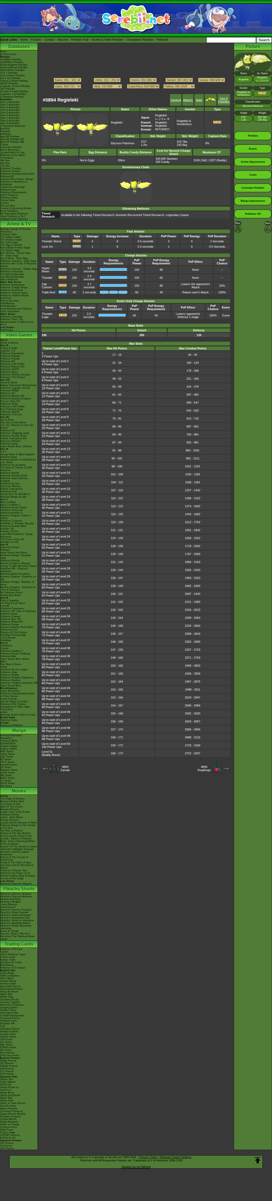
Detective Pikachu (10, 441)
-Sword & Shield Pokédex (14, 80)
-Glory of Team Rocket (13, 1103)
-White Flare (7, 997)
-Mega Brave (7, 1092)
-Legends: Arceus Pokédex (15, 86)
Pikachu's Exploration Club (15, 917)
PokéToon (5, 298)
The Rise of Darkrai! (11, 830)
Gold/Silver (6, 645)
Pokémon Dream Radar (13, 507)
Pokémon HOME (9, 390)
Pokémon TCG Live (11, 414)
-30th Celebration (9, 975)
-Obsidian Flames (10, 1028)
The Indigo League (10, 237)
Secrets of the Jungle (12, 878)
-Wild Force (6, 1129)
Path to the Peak (9, 300)
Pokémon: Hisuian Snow (13, 292)
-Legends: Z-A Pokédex (13, 94)
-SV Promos (7, 1063)
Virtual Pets (6, 709)
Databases (19, 46)
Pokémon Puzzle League (14, 669)
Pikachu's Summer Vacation (15, 894)
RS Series (5, 759)
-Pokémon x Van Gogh (12, 187)
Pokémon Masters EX (12, 366)
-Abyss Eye (6, 1079)
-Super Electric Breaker (13, 1114)
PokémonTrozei (9, 629)
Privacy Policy (148, 1157)
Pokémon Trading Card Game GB (18, 683)
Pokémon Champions (12, 353)
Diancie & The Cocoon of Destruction (14, 858)
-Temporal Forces (10, 1018)
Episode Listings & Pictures (15, 229)
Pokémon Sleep (9, 372)
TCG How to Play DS (12, 539)
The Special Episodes (12, 274)
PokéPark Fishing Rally (13, 635)
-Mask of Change (9, 1124)
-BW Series (6, 1044)
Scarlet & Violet (8, 348)
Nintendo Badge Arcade (13, 497)
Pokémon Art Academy (13, 465)
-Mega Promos (8, 1060)
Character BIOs (9, 740)
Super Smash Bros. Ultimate (16, 446)
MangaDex (6, 738)
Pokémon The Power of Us (15, 873)
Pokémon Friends (10, 358)
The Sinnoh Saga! (10, 250)
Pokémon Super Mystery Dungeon (14, 479)
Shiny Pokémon (9, 279)
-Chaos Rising (8, 981)
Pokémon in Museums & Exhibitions (13, 183)
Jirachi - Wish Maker (11, 817)
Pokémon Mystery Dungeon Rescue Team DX (15, 400)
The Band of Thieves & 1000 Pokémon (16, 469)
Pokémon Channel (10, 616)
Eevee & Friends (9, 931)
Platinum (5, 550)
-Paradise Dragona (10, 1116)
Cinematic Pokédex (11, 147)
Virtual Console (8, 698)
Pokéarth (162, 39)
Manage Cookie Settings (176, 1157)
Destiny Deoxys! (9, 820)
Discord (63, 39)
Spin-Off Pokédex (10, 136)
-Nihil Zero (6, 1084)
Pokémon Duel (8, 491)
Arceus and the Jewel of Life (16, 836)
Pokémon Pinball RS (11, 621)
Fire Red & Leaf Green (12, 603)
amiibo (3, 712)
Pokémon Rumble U (11, 512)
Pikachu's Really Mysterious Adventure (16, 927)
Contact (49, 39)
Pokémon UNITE (9, 369)
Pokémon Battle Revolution (15, 574)
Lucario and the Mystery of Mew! (18, 822)
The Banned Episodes (12, 277)
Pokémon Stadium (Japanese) (16, 677)
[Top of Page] (257, 1160)
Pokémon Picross (10, 483)
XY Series (5, 780)
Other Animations (9, 311)
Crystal (4, 648)
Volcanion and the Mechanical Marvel (16, 866)
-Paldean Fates (8, 1021)
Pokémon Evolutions (11, 290)
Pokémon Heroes (9, 814)
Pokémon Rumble (10, 560)
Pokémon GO (7, 361)
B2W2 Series (7, 778)
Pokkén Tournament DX (13, 438)
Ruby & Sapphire (9, 600)
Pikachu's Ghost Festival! (14, 912)
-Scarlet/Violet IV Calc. (13, 152)
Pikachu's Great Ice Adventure (17, 920)
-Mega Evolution (9, 991)
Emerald (4, 605)
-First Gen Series (9, 1055)
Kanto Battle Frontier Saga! (15, 247)
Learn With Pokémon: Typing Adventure (16, 535)
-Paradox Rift (7, 1023)
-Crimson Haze (8, 1127)
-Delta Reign (7, 973)
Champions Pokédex (139, 39)
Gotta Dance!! (8, 907)
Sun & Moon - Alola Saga (14, 258)
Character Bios (8, 234)
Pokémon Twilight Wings (14, 287)
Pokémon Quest (9, 443)
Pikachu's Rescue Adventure (16, 896)
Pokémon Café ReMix (12, 364)
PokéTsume (6, 330)
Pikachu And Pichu (10, 899)
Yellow (3, 667)
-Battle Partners (9, 1108)
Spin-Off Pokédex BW (12, 142)
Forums (36, 39)
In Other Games (9, 696)
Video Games (19, 335)
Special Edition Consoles (14, 701)
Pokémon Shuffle (9, 473)
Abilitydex (5, 134)
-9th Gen (5, 160)
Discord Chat (7, 205)
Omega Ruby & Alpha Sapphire (17, 454)
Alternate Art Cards (11, 962)
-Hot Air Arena (8, 1106)
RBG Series (6, 751)
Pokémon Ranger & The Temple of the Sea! (18, 826)
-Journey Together (10, 1002)
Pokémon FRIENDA (11, 725)
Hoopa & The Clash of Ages (15, 862)
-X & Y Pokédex (9, 72)
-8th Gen (5, 163)
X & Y (3, 451)
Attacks (188, 100)
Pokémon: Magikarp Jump (14, 433)
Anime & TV (19, 224)
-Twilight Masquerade (12, 1015)
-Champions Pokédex (12, 96)
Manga (19, 730)
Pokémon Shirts (9, 197)
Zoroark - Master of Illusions (16, 838)
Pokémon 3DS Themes (13, 704)
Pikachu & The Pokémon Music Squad (17, 937)
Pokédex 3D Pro (9, 531)
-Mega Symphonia (10, 1095)
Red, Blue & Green (10, 664)
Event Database (9, 211)
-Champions (7, 158)
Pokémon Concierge (11, 316)
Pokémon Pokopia (10, 356)
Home (24, 39)
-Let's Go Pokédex (10, 78)
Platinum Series (9, 770)
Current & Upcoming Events (15, 208)
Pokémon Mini (8, 656)
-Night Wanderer (9, 1121)
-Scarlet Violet (8, 1034)
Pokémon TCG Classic (13, 967)
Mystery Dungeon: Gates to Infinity (15, 516)
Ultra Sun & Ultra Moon (13, 422)
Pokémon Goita (8, 720)
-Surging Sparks (9, 1007)
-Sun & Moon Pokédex (12, 75)
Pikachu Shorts (19, 888)
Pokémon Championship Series (17, 173)
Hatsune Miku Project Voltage (16, 179)
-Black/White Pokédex (12, 70)
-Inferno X (5, 1090)
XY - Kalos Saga (9, 255)
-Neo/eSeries (7, 1052)
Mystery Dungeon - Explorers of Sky (18, 578)
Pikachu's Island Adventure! (15, 915)
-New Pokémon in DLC (13, 216)
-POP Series (7, 1074)
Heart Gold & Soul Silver (13, 552)
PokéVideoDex (8, 306)
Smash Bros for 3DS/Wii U (15, 494)
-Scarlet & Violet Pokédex (14, 91)
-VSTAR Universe (10, 1135)
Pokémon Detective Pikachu (16, 883)
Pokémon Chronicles (11, 271)
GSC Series (6, 756)
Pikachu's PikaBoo (10, 901)
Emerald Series (8, 764)
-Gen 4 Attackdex (10, 110)
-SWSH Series (8, 1036)
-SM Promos (7, 1068)
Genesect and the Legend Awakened (14, 853)
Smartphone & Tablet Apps (15, 706)
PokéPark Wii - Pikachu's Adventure (14, 570)
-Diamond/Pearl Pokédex (14, 67)
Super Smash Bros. (11, 685)
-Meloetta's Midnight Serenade (17, 849)
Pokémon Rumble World (13, 475)
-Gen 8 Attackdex (10, 120)
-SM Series (6, 1039)
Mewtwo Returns (9, 809)
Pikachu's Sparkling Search (15, 923)
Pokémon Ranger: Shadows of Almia (17, 583)
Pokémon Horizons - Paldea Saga (18, 269)
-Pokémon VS (7, 1137)
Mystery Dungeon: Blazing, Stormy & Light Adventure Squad (18, 564)
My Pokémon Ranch (11, 592)
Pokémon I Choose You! (13, 870)
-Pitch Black (7, 978)
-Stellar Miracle (8, 1119)
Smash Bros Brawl (10, 595)
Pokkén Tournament (11, 489)
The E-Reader (8, 637)
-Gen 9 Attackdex (10, 123)
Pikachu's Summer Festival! (15, 909)
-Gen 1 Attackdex (10, 102)
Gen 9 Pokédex (224, 100)
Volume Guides (8, 748)
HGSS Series (7, 772)
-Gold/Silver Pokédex (11, 62)
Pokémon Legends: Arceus (15, 388)
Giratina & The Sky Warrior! (15, 833)
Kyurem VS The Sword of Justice (18, 846)
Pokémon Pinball (9, 675)
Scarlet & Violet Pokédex (107, 39)
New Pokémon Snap (11, 409)
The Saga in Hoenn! (11, 245)
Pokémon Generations (12, 285)
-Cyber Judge (7, 1132)
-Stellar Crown (8, 1010)
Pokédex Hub (79, 39)
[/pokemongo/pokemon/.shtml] (136, 91)
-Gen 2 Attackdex (10, 104)
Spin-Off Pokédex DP (12, 139)
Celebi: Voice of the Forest (15, 812)
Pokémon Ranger (9, 624)
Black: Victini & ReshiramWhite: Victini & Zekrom (18, 842)
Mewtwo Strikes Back (12, 801)
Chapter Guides (9, 746)
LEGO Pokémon (9, 195)
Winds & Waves (9, 342)
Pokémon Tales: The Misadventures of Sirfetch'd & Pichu (16, 322)
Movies (19, 791)
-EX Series (6, 1050)
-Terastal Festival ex (11, 1111)
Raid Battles (7, 965)
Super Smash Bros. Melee (14, 659)
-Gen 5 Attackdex (10, 112)
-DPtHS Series (8, 1047)
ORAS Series (7, 783)
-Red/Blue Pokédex (11, 59)
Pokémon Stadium (10, 680)
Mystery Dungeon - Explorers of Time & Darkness (18, 588)
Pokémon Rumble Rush (13, 435)
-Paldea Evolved (9, 1031)
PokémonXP (7, 176)
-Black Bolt (6, 994)
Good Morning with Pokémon (16, 308)
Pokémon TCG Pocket (12, 377)
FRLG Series (7, 762)
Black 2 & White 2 (10, 505)
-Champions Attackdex (13, 126)
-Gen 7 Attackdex (10, 118)
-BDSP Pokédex (9, 83)
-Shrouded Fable (9, 1013)
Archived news (8, 54)
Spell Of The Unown (11, 806)
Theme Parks (7, 200)
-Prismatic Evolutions (12, 1005)
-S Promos (6, 1145)
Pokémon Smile (9, 404)
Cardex (4, 144)
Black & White (8, 502)
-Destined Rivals (9, 999)
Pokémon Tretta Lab (11, 510)
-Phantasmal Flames (11, 989)
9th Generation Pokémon (14, 213)
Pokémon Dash (8, 613)
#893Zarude (65, 768)
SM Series (6, 786)
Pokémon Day (8, 189)
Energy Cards (7, 959)
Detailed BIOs (8, 743)
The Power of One (10, 804)
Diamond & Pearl (9, 547)
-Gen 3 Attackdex (10, 107)
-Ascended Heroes (10, 986)
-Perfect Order (8, 983)
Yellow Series (7, 754)
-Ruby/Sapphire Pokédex (14, 65)
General (176, 100)
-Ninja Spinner (8, 1082)
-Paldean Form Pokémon (14, 219)
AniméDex (6, 231)
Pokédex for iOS (9, 542)
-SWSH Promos (9, 1066)
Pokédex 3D (7, 528)
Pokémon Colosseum (12, 608)
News (3, 51)
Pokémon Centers (10, 171)
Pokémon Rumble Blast (13, 526)
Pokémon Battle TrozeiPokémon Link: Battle (18, 461)
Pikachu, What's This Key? (15, 933)
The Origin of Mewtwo (12, 798)
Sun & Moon (7, 419)
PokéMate (5, 640)
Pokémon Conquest (11, 520)
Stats (199, 100)
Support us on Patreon (136, 1166)
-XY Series (6, 1042)
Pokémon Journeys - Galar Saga (18, 261)
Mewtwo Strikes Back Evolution (17, 875)
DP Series (5, 767)
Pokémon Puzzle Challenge (15, 653)
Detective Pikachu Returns (15, 374)
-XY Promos (7, 1071)
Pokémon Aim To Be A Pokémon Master (18, 265)
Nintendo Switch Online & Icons (17, 714)
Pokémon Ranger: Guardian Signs (15, 556)
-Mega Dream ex (9, 1087)
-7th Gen (5, 165)
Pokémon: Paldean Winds (14, 295)
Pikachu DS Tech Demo (13, 632)
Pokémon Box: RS (10, 619)
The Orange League (11, 239)
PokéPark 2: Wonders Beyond (16, 523)
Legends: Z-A (7, 350)
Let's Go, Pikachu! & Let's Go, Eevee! (17, 426)
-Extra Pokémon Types (13, 954)
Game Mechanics (10, 150)
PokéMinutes (7, 303)
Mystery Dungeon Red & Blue (16, 627)
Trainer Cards (7, 957)
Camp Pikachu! (8, 904)
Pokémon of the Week (12, 155)
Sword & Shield (8, 382)
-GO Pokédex (7, 88)
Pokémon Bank (8, 457)
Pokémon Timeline (10, 168)
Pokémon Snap (8, 672)
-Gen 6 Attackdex (10, 115)
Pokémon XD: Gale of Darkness (18, 611)
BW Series (6, 775)
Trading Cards (19, 944)
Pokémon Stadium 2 (11, 651)
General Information (11, 735)
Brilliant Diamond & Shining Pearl (18, 385)
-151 (2, 1026)
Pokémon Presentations (13, 192)
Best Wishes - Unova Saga (15, 253)
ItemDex (5, 128)
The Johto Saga (9, 242)
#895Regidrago (204, 768)
